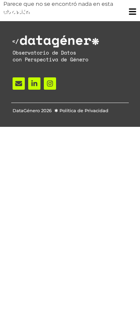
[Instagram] (50, 83)
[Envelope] (19, 83)
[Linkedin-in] (34, 83)
